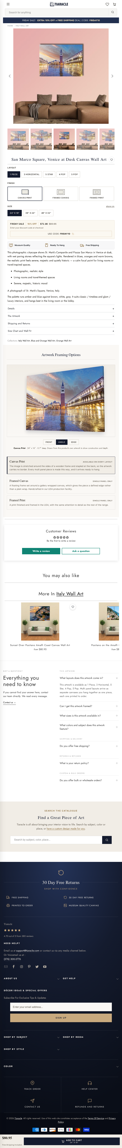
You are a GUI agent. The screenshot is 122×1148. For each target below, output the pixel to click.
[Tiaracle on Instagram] (21, 967)
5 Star (49, 174)
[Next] (112, 76)
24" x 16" (14, 213)
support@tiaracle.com (27, 950)
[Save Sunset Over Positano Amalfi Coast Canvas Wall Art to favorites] (73, 607)
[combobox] (56, 12)
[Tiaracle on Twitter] (37, 967)
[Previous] (9, 76)
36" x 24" (30, 213)
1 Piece (14, 174)
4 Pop (62, 174)
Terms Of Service (96, 1118)
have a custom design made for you (66, 828)
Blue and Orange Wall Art (43, 340)
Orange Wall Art (63, 340)
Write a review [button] (41, 551)
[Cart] (114, 4)
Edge (74, 442)
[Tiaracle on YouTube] (45, 967)
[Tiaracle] (59, 4)
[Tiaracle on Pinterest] (29, 967)
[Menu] (8, 4)
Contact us (9, 702)
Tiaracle (18, 1118)
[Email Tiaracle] (6, 967)
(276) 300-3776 (12, 959)
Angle (61, 442)
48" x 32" (46, 213)
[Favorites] (107, 4)
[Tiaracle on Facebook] (14, 967)
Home (10, 26)
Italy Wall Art (22, 26)
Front (49, 442)
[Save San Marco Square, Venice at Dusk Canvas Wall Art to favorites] (112, 160)
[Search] (112, 12)
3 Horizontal (32, 174)
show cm (110, 206)
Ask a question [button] (81, 551)
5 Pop (74, 174)
